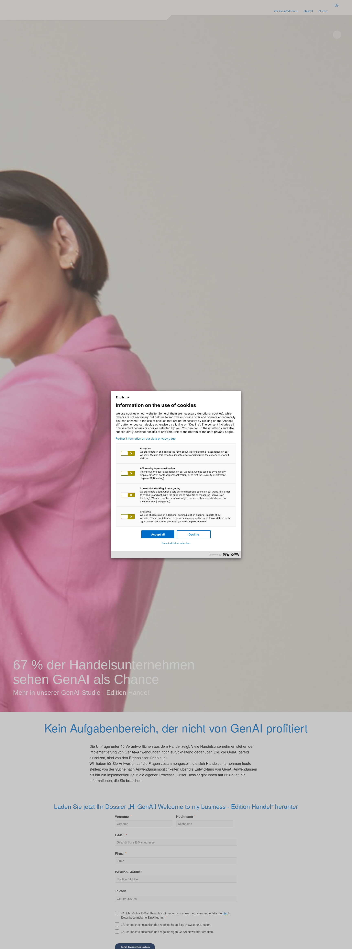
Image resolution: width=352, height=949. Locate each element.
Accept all (158, 534)
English (121, 397)
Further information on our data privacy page (146, 438)
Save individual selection (176, 543)
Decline (194, 534)
